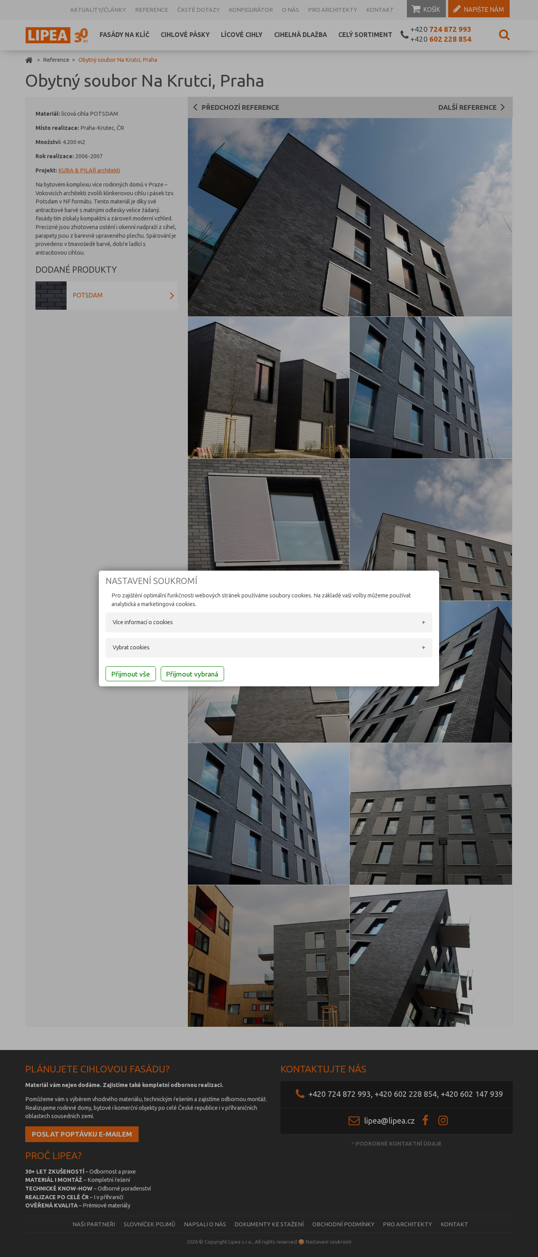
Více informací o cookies (143, 622)
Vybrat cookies (131, 647)
